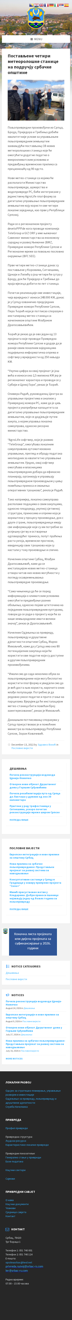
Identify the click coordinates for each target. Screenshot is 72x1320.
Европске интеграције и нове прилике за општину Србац (34, 856)
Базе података (14, 1161)
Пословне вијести (22, 748)
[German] (51, 5)
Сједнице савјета (16, 1212)
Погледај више (19, 819)
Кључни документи (17, 1204)
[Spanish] (66, 5)
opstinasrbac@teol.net (19, 1262)
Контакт (10, 1216)
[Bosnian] (31, 5)
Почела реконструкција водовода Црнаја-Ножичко (32, 776)
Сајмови (10, 1178)
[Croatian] (36, 5)
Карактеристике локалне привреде (27, 1144)
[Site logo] (36, 28)
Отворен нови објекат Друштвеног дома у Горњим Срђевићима (33, 785)
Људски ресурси (16, 1140)
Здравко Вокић (47, 744)
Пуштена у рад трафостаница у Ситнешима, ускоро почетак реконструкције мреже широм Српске (35, 809)
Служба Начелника (17, 1106)
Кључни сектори (16, 1170)
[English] (41, 5)
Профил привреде (17, 1128)
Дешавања (12, 973)
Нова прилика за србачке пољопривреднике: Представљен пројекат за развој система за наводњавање (32, 868)
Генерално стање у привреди (23, 1157)
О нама (10, 1200)
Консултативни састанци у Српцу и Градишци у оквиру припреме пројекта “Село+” (35, 883)
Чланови (11, 1208)
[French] (46, 5)
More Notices (14, 1058)
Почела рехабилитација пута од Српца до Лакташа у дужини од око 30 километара (35, 797)
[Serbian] (61, 5)
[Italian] (56, 5)
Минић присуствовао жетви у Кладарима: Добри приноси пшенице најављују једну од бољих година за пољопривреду (34, 896)
